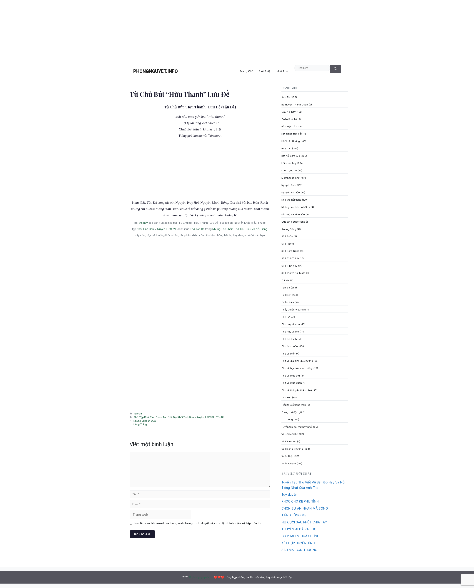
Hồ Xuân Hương (290, 141)
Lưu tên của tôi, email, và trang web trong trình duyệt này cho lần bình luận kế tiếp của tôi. (198, 523)
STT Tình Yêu (289, 265)
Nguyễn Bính (288, 185)
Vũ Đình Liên (288, 441)
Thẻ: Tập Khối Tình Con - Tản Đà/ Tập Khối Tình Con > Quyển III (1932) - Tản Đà (178, 417)
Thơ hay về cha (290, 324)
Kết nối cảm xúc (290, 155)
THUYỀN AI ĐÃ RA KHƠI (299, 529)
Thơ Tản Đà (197, 229)
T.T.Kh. (285, 280)
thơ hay (143, 222)
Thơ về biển (288, 353)
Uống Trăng (140, 424)
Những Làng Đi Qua (144, 420)
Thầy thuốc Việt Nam (293, 309)
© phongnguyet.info (201, 577)
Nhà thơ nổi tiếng (291, 199)
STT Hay (286, 243)
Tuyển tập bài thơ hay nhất (296, 426)
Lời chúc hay (288, 163)
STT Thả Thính (290, 258)
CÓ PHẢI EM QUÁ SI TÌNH (300, 536)
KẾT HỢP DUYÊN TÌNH (298, 543)
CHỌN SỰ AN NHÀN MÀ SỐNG (304, 508)
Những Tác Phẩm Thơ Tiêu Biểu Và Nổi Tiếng (239, 229)
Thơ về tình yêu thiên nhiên (297, 390)
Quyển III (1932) (166, 229)
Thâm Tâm (287, 302)
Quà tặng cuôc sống (293, 221)
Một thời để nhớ (290, 177)
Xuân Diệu (287, 456)
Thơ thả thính (289, 338)
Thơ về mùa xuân (291, 382)
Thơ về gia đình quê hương (297, 360)
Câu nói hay (288, 111)
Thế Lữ (285, 316)
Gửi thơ (282, 71)
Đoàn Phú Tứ (289, 119)
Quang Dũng (288, 229)
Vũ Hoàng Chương (292, 448)
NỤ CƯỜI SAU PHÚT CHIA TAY (304, 522)
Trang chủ (246, 71)
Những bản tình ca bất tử (295, 207)
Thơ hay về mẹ (290, 331)
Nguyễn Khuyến (290, 192)
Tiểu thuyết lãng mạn (293, 404)
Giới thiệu (265, 71)
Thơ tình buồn (289, 346)
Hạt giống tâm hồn (292, 133)
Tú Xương (287, 419)
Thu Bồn (286, 397)
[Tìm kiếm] (335, 69)
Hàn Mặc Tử (288, 126)
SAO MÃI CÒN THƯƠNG (299, 550)
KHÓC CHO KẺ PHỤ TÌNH (300, 501)
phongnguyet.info (155, 71)
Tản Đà (137, 413)
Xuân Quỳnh (288, 463)
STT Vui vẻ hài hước (293, 272)
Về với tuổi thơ (289, 434)
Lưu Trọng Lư (289, 170)
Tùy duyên (289, 494)
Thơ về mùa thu (290, 375)
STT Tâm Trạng (290, 250)
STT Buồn (287, 236)
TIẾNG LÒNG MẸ (293, 515)
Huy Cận (286, 148)
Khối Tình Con (145, 229)
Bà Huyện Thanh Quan (294, 104)
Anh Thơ (286, 97)
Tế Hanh (286, 294)
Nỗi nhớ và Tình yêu (293, 214)
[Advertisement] (237, 30)
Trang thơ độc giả (291, 412)
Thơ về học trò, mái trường (297, 368)
